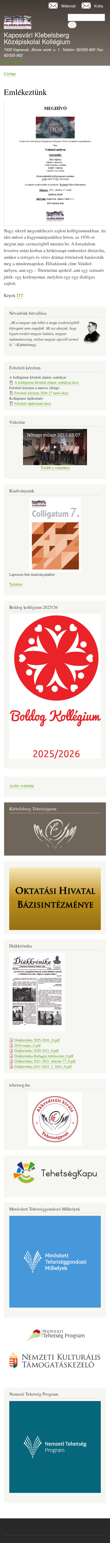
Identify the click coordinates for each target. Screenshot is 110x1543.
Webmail (68, 5)
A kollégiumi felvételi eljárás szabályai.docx (46, 382)
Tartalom (15, 584)
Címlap (10, 73)
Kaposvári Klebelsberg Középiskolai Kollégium (37, 38)
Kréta (98, 5)
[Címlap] (17, 23)
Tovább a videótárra (55, 467)
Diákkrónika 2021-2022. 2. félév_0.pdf (43, 1066)
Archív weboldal (21, 785)
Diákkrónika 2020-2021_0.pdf (36, 1050)
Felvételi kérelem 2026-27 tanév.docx (41, 392)
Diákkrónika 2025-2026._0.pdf (37, 1040)
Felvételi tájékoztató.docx (32, 403)
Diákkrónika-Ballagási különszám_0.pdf (43, 1055)
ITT (20, 295)
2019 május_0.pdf (27, 1045)
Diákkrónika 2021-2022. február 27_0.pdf (44, 1061)
